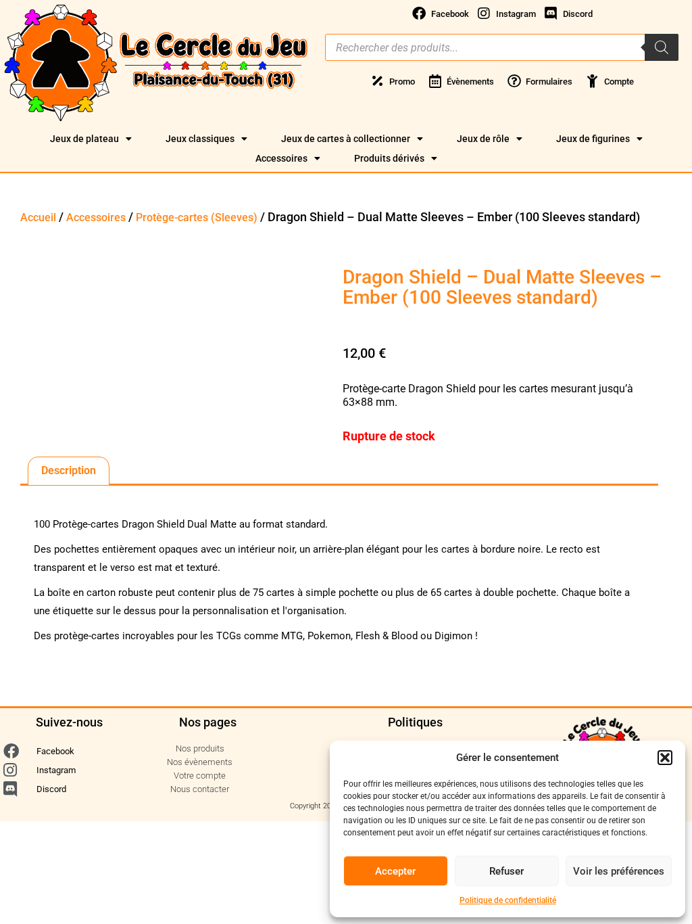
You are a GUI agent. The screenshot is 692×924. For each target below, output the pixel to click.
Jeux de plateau (84, 138)
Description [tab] (68, 470)
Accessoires (281, 158)
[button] (665, 757)
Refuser (506, 871)
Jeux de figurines (593, 138)
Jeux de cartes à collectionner (345, 138)
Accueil (38, 217)
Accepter (395, 871)
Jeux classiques (200, 138)
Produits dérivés (389, 158)
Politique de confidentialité (508, 900)
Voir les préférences (618, 871)
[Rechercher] (661, 47)
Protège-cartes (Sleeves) (196, 217)
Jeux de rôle (483, 138)
